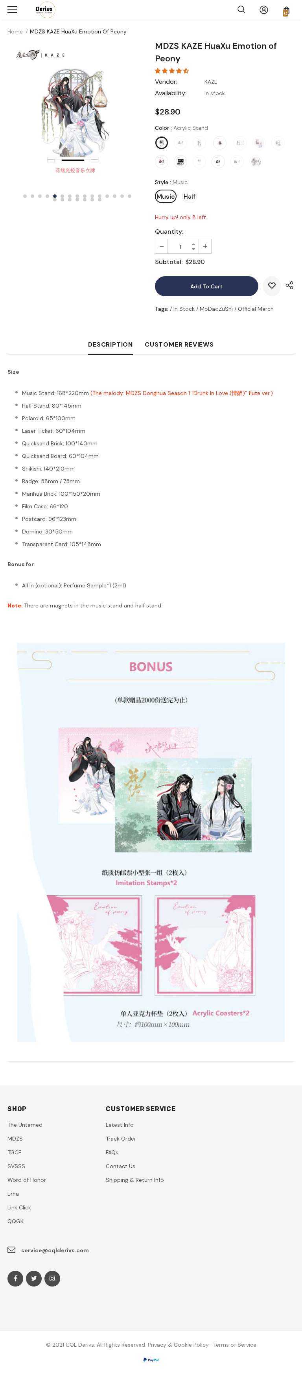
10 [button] (92, 196)
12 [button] (107, 196)
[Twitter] (34, 1279)
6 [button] (62, 196)
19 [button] (77, 199)
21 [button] (92, 199)
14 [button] (122, 196)
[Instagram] (52, 1279)
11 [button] (99, 196)
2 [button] (32, 196)
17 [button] (62, 199)
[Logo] (44, 10)
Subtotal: (168, 262)
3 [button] (40, 196)
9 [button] (85, 196)
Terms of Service (234, 1344)
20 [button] (85, 199)
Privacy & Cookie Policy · (180, 1344)
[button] (172, 70)
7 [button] (70, 196)
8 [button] (77, 196)
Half (189, 196)
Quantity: (169, 231)
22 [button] (99, 199)
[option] (77, 112)
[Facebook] (15, 1279)
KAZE (210, 81)
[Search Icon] (241, 10)
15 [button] (129, 196)
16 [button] (55, 199)
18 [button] (70, 199)
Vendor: (166, 82)
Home (15, 31)
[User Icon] (264, 10)
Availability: (170, 93)
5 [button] (55, 196)
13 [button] (114, 196)
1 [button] (25, 196)
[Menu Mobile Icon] (12, 10)
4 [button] (47, 196)
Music (166, 196)
